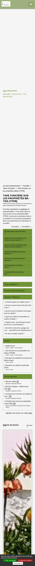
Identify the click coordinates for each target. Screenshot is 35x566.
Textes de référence (10, 284)
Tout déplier (27, 226)
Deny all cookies (26, 560)
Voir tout (29, 425)
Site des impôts (12, 381)
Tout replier (16, 226)
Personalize (18, 563)
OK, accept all (10, 560)
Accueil (6, 94)
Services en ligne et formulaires (14, 290)
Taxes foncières (9, 188)
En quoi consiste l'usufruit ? (14, 333)
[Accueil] (9, 4)
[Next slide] (28, 544)
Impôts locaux (10, 346)
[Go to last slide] (7, 544)
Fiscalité (26, 186)
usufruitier (24, 209)
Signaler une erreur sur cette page (19, 413)
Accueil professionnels (12, 186)
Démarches (16, 94)
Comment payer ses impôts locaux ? (17, 302)
